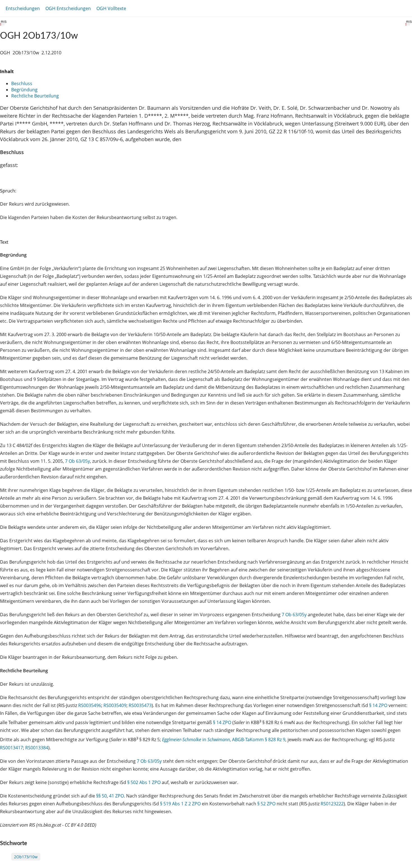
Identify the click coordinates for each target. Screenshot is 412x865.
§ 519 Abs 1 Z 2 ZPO (180, 804)
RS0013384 (36, 748)
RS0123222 (332, 804)
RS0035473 (140, 705)
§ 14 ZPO (378, 705)
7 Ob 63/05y (77, 461)
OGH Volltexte (111, 8)
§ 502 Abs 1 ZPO (144, 782)
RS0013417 (11, 748)
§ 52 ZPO (266, 804)
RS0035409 (114, 705)
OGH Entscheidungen (68, 8)
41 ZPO (116, 796)
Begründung (24, 90)
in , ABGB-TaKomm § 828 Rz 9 (223, 740)
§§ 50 (101, 796)
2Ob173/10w (26, 856)
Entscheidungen (23, 8)
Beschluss (21, 83)
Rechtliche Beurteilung (35, 96)
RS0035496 (89, 705)
